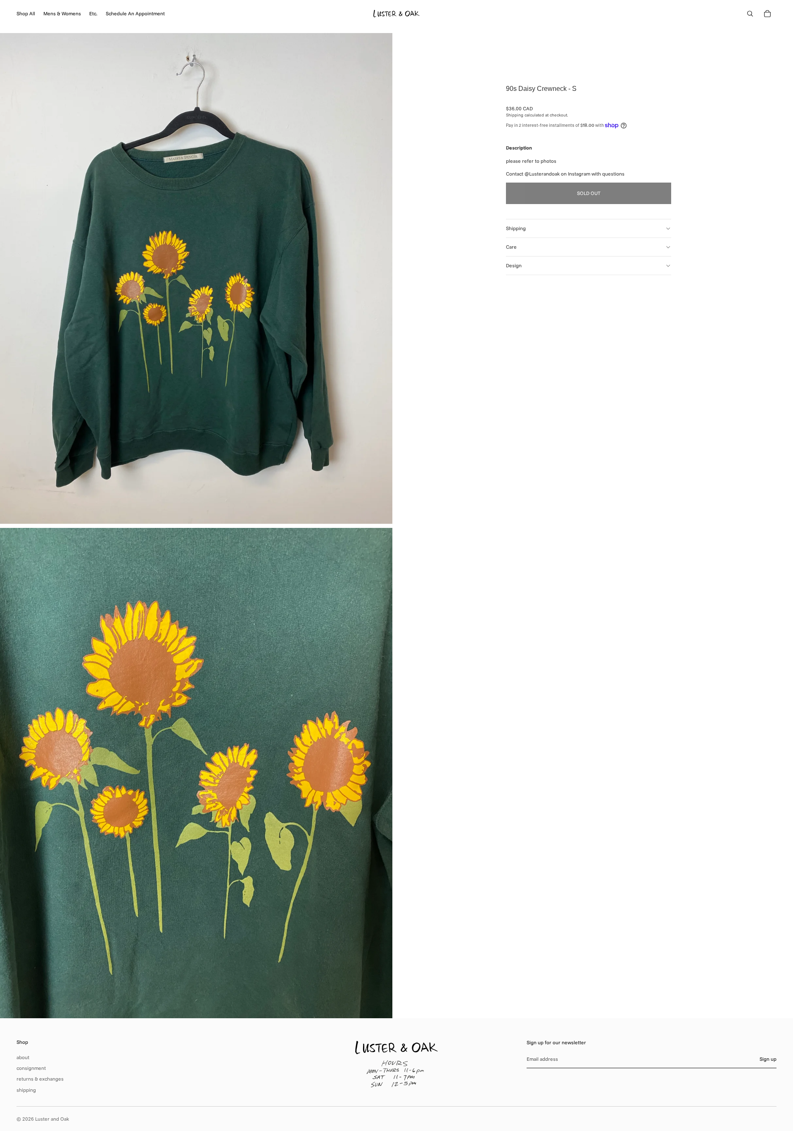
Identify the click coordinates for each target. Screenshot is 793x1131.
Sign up (768, 1059)
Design (514, 265)
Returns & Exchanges (40, 1079)
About (23, 1057)
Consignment (31, 1068)
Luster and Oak (52, 1119)
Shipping (516, 228)
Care (511, 247)
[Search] (750, 14)
